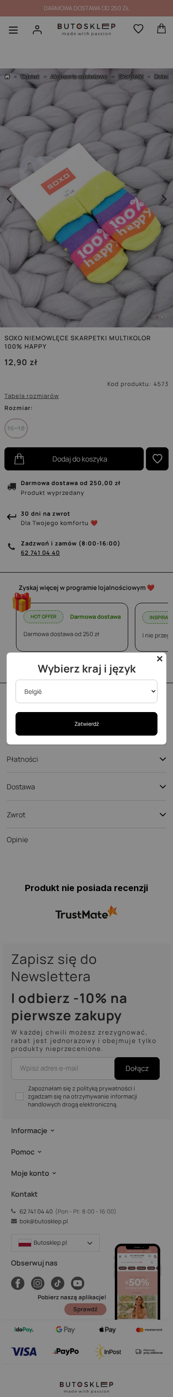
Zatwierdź (87, 724)
